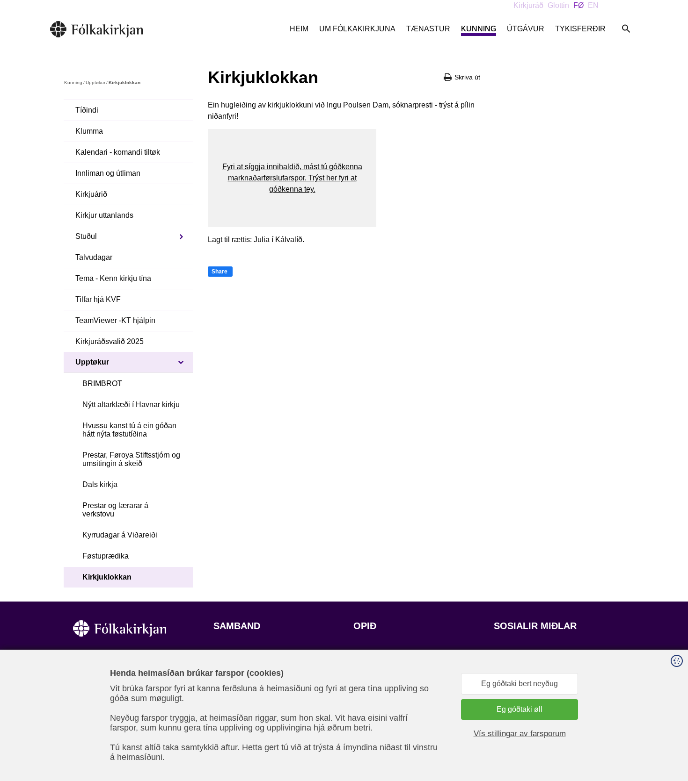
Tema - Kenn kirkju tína (113, 278)
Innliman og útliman (107, 173)
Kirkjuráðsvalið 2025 (109, 341)
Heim (299, 29)
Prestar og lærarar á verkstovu (115, 510)
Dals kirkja (99, 484)
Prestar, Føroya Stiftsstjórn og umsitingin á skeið (131, 459)
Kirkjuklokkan (107, 577)
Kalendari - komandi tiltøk (117, 152)
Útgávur (525, 29)
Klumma (89, 131)
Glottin (558, 5)
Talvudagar (93, 257)
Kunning (478, 29)
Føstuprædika (105, 556)
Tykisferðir (580, 29)
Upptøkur (95, 82)
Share (219, 271)
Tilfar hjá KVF (98, 299)
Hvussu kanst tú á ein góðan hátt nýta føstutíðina (129, 430)
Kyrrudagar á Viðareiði (119, 535)
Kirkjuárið (91, 194)
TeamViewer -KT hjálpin (115, 320)
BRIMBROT (102, 383)
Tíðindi (86, 110)
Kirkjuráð (528, 5)
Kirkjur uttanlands (104, 215)
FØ (578, 5)
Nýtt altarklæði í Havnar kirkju (131, 404)
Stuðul (86, 236)
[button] (292, 178)
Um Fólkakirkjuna (357, 29)
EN (593, 5)
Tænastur (428, 29)
